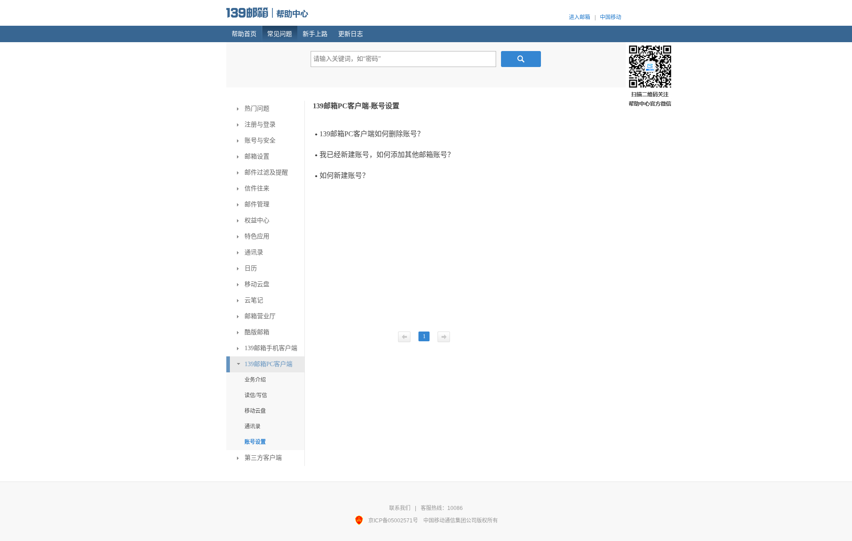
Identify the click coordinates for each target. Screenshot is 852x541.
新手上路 (315, 34)
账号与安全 (260, 140)
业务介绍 (255, 380)
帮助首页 (244, 34)
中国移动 (610, 17)
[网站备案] (361, 520)
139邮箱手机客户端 (271, 348)
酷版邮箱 (257, 332)
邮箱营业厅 (260, 316)
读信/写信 (256, 395)
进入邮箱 (579, 17)
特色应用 (257, 236)
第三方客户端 (263, 457)
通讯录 (254, 252)
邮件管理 (257, 204)
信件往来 (257, 188)
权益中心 (257, 220)
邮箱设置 (257, 156)
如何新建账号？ (344, 175)
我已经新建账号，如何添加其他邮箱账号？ (387, 154)
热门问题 (257, 108)
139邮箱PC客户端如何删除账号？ (372, 134)
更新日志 (350, 34)
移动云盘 (257, 284)
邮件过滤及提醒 (266, 172)
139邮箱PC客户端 (268, 364)
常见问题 (279, 34)
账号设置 (255, 442)
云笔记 (254, 300)
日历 (251, 268)
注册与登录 (260, 124)
